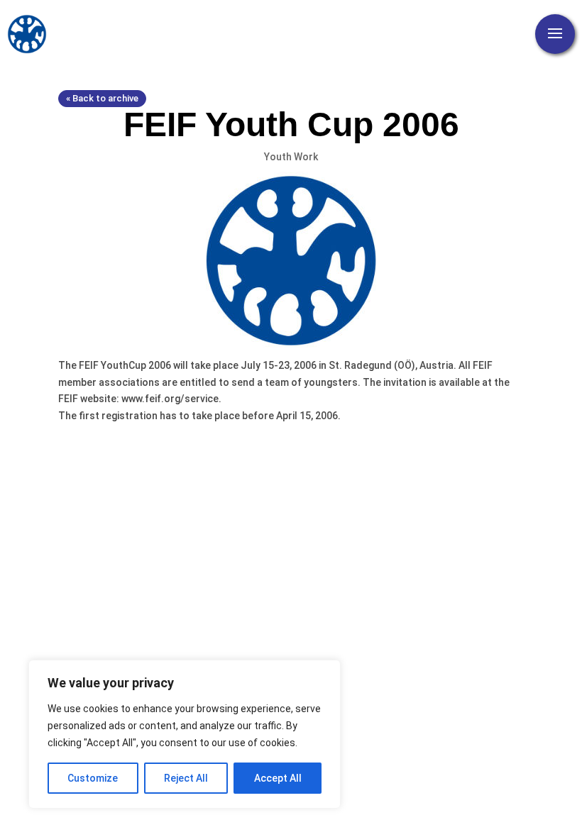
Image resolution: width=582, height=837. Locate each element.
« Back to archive (102, 98)
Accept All (278, 778)
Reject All (186, 778)
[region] (184, 734)
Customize (92, 778)
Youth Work (291, 156)
